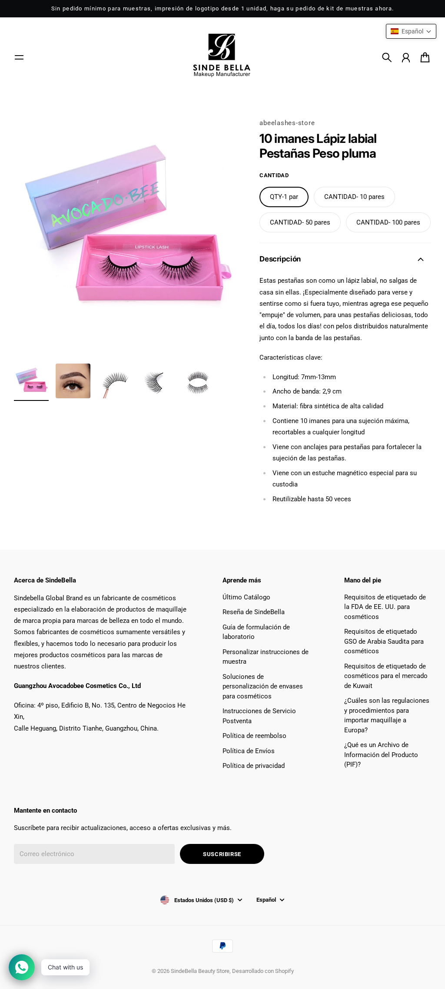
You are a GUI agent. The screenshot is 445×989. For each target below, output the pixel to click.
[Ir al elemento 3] (114, 381)
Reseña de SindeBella (253, 612)
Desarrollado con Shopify (263, 971)
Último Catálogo (246, 597)
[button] (411, 31)
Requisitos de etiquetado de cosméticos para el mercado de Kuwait (386, 676)
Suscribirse (222, 854)
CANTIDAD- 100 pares (388, 222)
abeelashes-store (287, 123)
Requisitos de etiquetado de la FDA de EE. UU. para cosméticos (385, 607)
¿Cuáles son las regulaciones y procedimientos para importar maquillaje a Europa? (386, 715)
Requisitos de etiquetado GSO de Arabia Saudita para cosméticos (384, 641)
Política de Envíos (248, 751)
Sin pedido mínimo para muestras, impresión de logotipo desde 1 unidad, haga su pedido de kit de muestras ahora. (222, 8)
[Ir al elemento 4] (156, 381)
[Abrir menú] (19, 57)
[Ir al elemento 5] (198, 381)
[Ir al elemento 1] (31, 381)
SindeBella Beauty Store (200, 971)
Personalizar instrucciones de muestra (265, 657)
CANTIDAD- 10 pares (354, 197)
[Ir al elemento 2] (73, 381)
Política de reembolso (254, 736)
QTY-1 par (284, 197)
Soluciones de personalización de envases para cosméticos (262, 686)
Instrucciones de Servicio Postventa (259, 716)
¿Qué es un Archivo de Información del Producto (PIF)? (381, 754)
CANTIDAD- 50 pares (300, 222)
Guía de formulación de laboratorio (256, 632)
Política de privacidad (253, 766)
